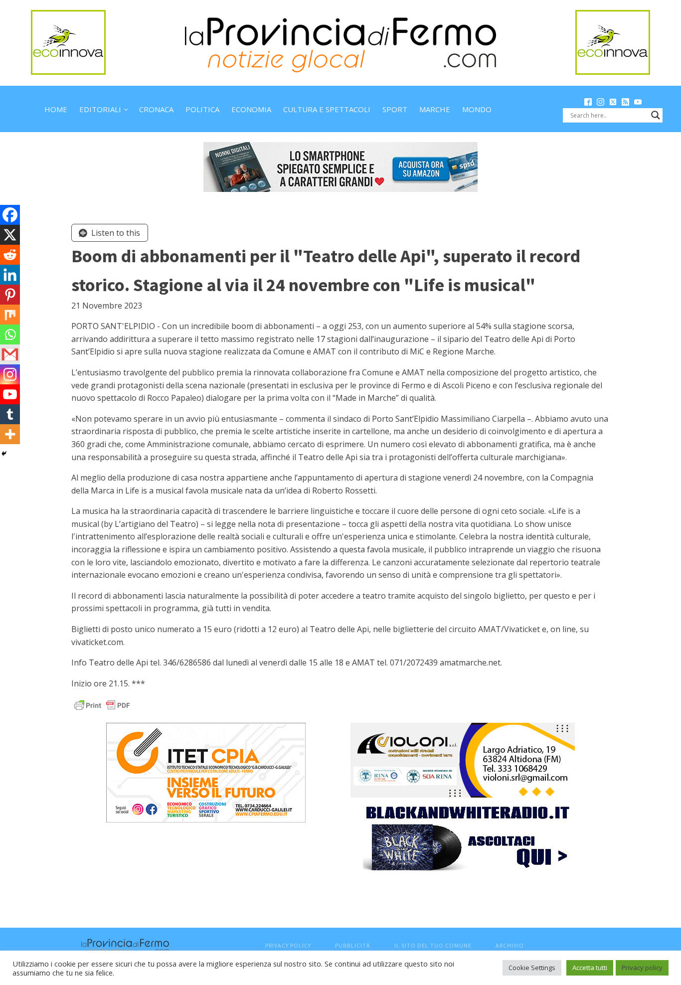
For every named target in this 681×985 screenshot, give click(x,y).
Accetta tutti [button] (589, 967)
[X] (10, 235)
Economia (251, 109)
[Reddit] (10, 255)
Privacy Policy (288, 945)
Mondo (477, 109)
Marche (434, 109)
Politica (202, 109)
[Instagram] (10, 374)
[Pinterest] (10, 295)
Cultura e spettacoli (326, 109)
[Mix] (10, 315)
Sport (394, 109)
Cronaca (156, 109)
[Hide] (4, 454)
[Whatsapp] (10, 334)
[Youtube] (10, 394)
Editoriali (100, 109)
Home (55, 109)
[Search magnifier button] (656, 115)
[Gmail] (10, 354)
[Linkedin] (10, 275)
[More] (10, 434)
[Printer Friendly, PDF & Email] (102, 704)
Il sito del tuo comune (433, 945)
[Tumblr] (10, 414)
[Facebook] (10, 215)
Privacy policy (642, 967)
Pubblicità (352, 945)
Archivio (510, 945)
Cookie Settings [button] (532, 967)
